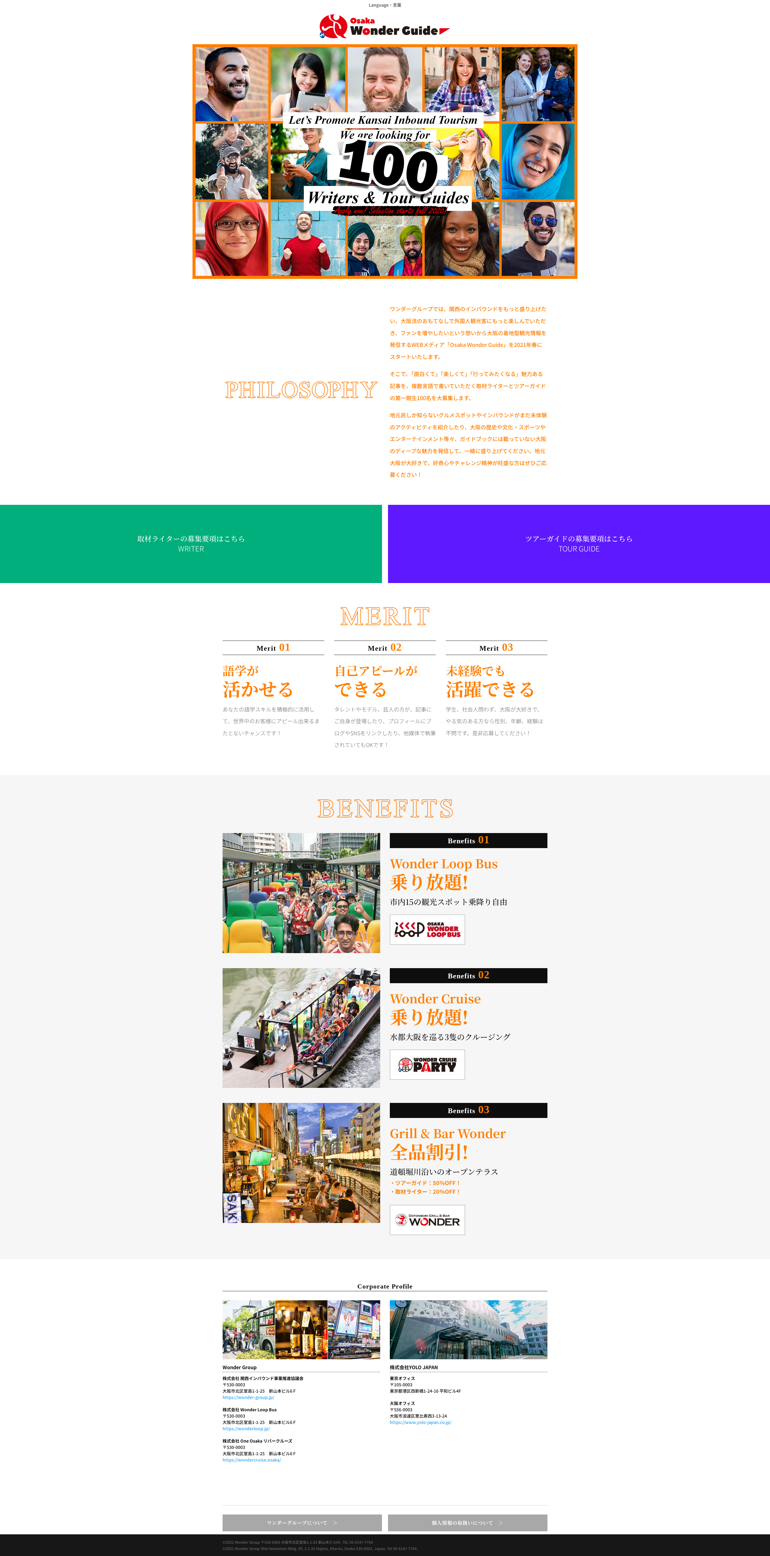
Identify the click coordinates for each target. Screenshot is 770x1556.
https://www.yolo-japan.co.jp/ (420, 1422)
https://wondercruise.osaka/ (252, 1460)
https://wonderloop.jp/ (246, 1428)
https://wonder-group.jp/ (248, 1397)
